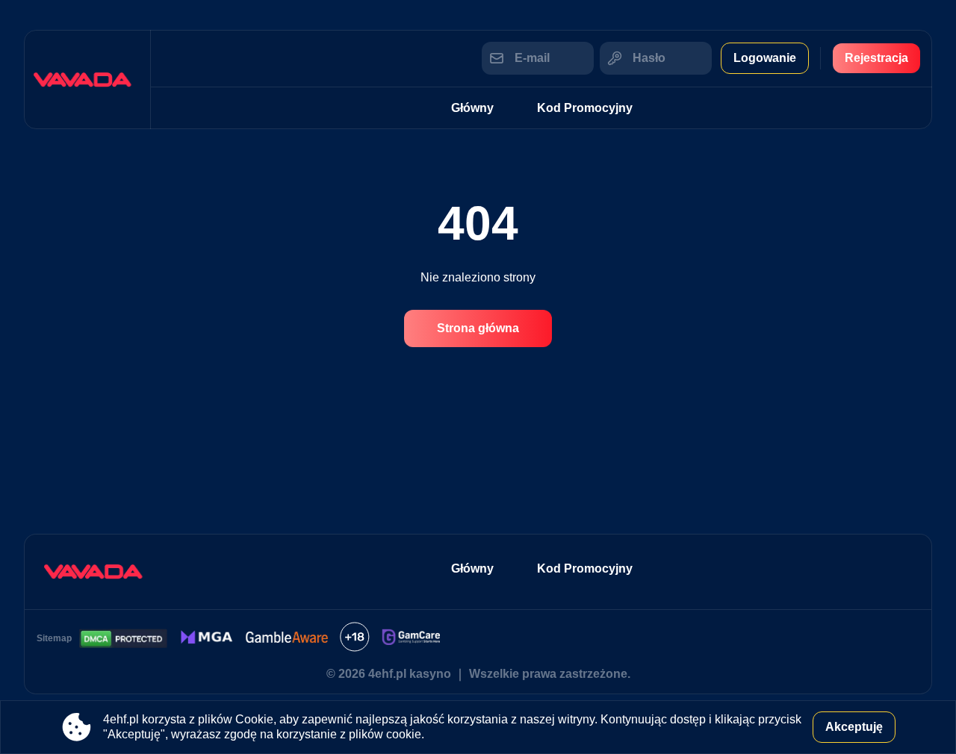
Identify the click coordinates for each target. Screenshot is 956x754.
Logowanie (764, 58)
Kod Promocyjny (585, 108)
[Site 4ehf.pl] (87, 79)
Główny (472, 108)
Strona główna (478, 328)
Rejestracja (876, 58)
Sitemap (54, 638)
